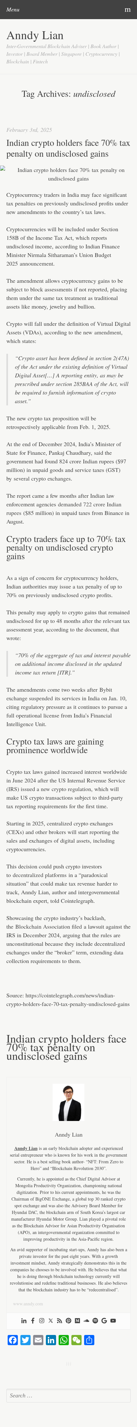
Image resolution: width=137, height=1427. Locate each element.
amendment (107, 332)
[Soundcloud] (86, 1321)
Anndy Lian (35, 34)
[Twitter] (51, 1321)
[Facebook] (33, 1321)
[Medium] (77, 1321)
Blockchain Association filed (48, 926)
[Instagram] (42, 1321)
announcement (36, 263)
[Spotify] (95, 1321)
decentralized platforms (40, 875)
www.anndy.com (28, 1304)
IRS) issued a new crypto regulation (49, 789)
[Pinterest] (68, 1321)
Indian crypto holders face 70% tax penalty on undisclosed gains (68, 147)
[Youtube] (113, 1321)
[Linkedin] (24, 1321)
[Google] (104, 1321)
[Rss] (59, 1321)
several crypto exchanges (42, 478)
